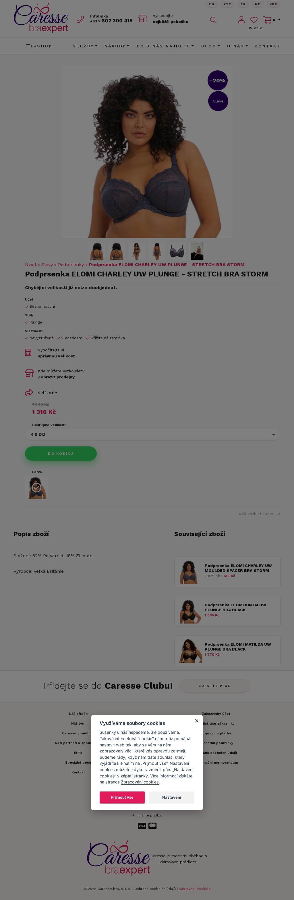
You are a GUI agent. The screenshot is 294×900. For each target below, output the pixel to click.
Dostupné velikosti (48, 425)
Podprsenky (71, 264)
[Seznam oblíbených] (254, 20)
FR (243, 4)
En (211, 4)
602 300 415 (111, 21)
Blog (208, 46)
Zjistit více (214, 686)
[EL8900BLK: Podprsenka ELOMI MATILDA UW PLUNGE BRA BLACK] (189, 661)
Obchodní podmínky (215, 743)
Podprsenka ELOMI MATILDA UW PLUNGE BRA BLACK (238, 646)
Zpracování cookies (140, 781)
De (258, 4)
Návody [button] (115, 46)
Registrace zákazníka (216, 723)
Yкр (273, 4)
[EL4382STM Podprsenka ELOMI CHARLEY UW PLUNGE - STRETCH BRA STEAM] (147, 152)
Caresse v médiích (78, 733)
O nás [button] (235, 46)
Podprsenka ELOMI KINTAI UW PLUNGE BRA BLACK (235, 607)
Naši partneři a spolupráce (78, 743)
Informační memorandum (216, 762)
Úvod (30, 264)
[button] (153, 434)
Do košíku (61, 454)
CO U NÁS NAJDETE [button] (164, 46)
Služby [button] (83, 46)
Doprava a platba (216, 733)
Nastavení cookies (194, 889)
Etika (78, 753)
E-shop (41, 46)
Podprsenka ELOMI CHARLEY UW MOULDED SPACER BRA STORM (238, 568)
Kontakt (268, 46)
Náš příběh (78, 714)
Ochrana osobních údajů (155, 889)
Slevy (47, 264)
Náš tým (78, 723)
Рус (227, 4)
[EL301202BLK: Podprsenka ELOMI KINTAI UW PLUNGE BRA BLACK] (189, 622)
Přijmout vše (122, 797)
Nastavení (171, 797)
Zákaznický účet (216, 714)
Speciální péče (78, 762)
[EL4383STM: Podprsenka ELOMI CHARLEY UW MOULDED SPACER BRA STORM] (189, 582)
